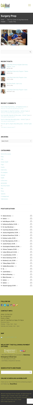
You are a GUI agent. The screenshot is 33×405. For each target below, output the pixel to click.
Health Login (4, 397)
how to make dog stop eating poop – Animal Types (14, 119)
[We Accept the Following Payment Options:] (16, 351)
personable (4, 183)
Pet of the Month (5, 185)
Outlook (12, 395)
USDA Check (10, 399)
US (5, 399)
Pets (2, 188)
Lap (2, 399)
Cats (2, 159)
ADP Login (25, 395)
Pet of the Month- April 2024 (14, 83)
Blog (2, 156)
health (2, 178)
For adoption (4, 172)
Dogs (2, 164)
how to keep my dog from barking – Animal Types (14, 111)
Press (2, 191)
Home (2, 19)
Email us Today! (5, 318)
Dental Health (4, 162)
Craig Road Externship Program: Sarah (17, 89)
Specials (3, 193)
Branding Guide (26, 397)
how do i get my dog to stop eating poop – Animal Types (16, 123)
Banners (19, 397)
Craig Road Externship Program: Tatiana (17, 71)
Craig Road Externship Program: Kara (17, 77)
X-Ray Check (12, 397)
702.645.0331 (8, 314)
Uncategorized (5, 196)
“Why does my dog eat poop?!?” (8, 117)
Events (2, 167)
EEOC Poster (18, 399)
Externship (4, 170)
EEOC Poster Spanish (6, 401)
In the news (4, 180)
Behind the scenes (6, 154)
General (3, 175)
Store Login (18, 395)
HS (14, 401)
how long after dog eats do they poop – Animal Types (15, 115)
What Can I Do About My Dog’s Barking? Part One (12, 108)
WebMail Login (5, 395)
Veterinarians (4, 199)
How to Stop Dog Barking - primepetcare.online (13, 106)
